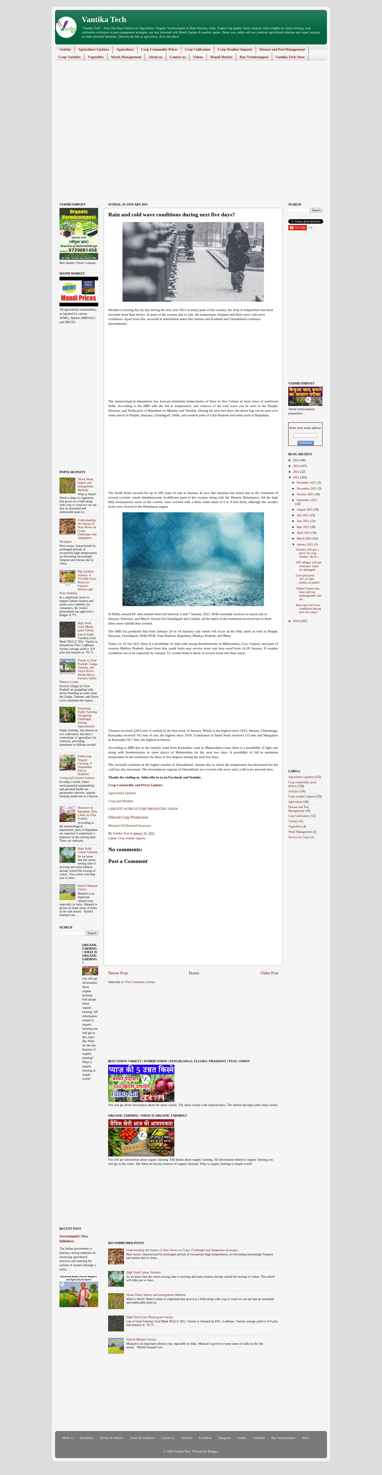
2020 (296, 621)
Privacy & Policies (111, 1438)
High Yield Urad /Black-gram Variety (149, 1317)
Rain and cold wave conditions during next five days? (308, 608)
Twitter (241, 1438)
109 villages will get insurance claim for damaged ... (308, 566)
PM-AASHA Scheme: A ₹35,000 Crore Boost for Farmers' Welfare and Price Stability (77, 582)
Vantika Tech (104, 19)
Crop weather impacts (131, 838)
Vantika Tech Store (290, 57)
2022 (296, 471)
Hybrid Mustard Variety (141, 1339)
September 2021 (307, 500)
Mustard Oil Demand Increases (129, 825)
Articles (65, 49)
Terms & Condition (142, 1438)
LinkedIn (259, 1438)
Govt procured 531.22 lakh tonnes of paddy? (308, 579)
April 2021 (304, 532)
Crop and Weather (120, 801)
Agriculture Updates (93, 49)
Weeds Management (126, 57)
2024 (296, 460)
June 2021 (303, 521)
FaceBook (205, 1438)
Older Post (269, 973)
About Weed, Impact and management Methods (155, 1294)
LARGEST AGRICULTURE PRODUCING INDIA (143, 808)
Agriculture (125, 49)
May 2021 (303, 527)
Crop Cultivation (197, 49)
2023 (296, 466)
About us (155, 57)
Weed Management (300, 832)
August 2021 (305, 509)
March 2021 (305, 538)
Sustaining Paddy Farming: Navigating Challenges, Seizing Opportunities (88, 717)
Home (194, 973)
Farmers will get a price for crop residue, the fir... (308, 553)
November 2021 (307, 488)
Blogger (213, 1451)
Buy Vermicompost (254, 57)
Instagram (224, 1438)
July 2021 (303, 515)
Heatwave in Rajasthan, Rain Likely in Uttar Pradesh (87, 813)
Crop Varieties (69, 57)
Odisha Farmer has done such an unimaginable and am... (308, 594)
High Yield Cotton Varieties (143, 1272)
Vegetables (96, 57)
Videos (198, 57)
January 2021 (305, 544)
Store (305, 1438)
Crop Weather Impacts (235, 49)
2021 (296, 477)
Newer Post (118, 973)
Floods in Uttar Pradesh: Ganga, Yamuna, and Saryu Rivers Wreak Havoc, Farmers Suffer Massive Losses (78, 671)
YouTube (186, 1438)
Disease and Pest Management (282, 49)
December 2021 (307, 482)
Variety (292, 821)
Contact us (178, 57)
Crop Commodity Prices (159, 49)
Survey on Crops (298, 837)
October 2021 (306, 494)
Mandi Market (221, 57)
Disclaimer (86, 1438)
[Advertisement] (187, 98)
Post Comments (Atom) (140, 982)
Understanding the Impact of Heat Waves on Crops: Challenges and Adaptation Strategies (182, 1250)
